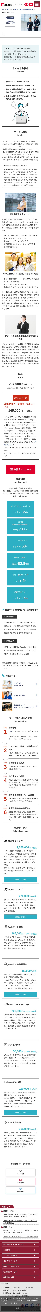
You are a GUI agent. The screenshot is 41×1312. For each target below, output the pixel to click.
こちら (11, 731)
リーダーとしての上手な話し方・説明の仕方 (20, 1236)
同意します (20, 1308)
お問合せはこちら (22, 469)
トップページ (5, 9)
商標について (22, 1293)
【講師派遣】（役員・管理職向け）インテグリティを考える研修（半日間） (20, 1215)
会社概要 (6, 1287)
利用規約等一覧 (9, 1293)
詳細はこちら (20, 879)
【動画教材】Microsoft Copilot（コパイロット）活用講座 (20, 1221)
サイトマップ (8, 1296)
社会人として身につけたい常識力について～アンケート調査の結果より (20, 1231)
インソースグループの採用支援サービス (22, 9)
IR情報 (17, 1287)
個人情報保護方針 (21, 1290)
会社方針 (6, 1290)
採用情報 (29, 1287)
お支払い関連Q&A (22, 1296)
